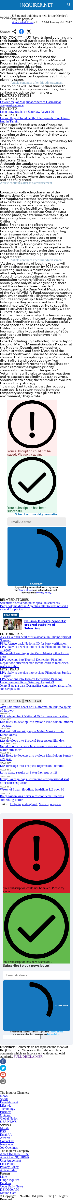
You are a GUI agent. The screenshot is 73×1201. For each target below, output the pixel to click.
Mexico (43, 804)
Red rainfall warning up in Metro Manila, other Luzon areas (34, 654)
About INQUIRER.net (14, 1154)
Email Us (6, 1134)
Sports (4, 1099)
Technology (7, 1108)
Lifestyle (5, 1105)
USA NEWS (8, 1121)
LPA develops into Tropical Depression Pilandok (31, 659)
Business (5, 1112)
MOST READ (33, 701)
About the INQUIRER (14, 1157)
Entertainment (9, 1102)
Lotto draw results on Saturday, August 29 (27, 111)
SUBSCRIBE (61, 1005)
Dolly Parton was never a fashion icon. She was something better (32, 798)
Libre (3, 1176)
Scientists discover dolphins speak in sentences (30, 603)
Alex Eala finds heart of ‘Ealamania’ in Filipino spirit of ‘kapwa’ (35, 638)
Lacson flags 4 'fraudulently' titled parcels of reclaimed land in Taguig (35, 119)
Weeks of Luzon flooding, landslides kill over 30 (32, 789)
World (6, 17)
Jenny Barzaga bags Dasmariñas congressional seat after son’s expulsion (36, 687)
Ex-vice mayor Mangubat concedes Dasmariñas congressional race (30, 103)
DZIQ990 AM (9, 1189)
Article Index (8, 1170)
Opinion (5, 1115)
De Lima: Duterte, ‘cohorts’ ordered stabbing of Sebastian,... (45, 624)
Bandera (5, 1183)
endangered (29, 804)
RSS (3, 1131)
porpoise (55, 804)
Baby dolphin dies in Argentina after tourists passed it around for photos (34, 607)
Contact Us (7, 1141)
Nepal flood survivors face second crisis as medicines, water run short (34, 664)
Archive (5, 1138)
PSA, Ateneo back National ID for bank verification (33, 643)
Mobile (4, 1128)
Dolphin (15, 804)
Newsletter (7, 1144)
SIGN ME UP (36, 584)
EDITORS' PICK (11, 701)
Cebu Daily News (11, 1186)
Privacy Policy (43, 592)
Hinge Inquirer (9, 1180)
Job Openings (9, 1147)
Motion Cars (8, 1193)
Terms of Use (25, 589)
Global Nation (9, 1118)
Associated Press (22, 22)
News (4, 1096)
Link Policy (7, 1163)
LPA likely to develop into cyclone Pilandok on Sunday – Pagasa (35, 648)
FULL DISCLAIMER (28, 1056)
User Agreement (10, 1160)
